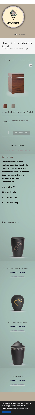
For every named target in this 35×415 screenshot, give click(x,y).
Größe (6, 121)
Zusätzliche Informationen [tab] (17, 150)
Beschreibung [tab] (17, 145)
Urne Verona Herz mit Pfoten (17, 322)
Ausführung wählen (17, 276)
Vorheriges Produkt (10, 60)
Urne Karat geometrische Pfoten (17, 268)
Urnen (17, 266)
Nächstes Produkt (25, 60)
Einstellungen (10, 407)
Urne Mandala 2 (18, 376)
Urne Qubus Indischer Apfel (19, 49)
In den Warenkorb (21, 132)
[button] (30, 65)
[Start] (2, 49)
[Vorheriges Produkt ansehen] (3, 60)
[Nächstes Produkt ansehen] (32, 60)
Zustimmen (6, 412)
